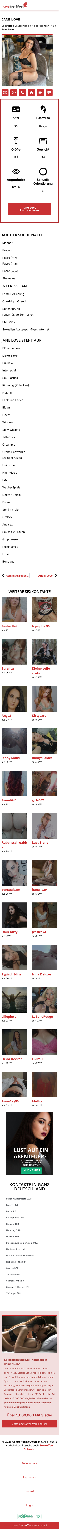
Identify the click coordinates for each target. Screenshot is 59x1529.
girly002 (38, 800)
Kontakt (29, 1491)
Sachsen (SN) (13, 1274)
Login (29, 1505)
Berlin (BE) (11, 1211)
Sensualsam (11, 889)
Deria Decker (12, 1059)
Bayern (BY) (12, 1205)
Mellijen (38, 1101)
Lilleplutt (9, 1016)
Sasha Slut (10, 626)
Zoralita (8, 668)
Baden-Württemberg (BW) (19, 1198)
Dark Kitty (9, 932)
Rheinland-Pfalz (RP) (16, 1262)
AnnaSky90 (10, 1101)
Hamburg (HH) (13, 1230)
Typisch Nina (12, 974)
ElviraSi (37, 1059)
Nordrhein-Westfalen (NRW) (20, 1255)
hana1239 (39, 889)
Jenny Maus (11, 758)
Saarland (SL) (12, 1268)
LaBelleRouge (42, 1016)
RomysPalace (42, 758)
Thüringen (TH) (13, 1293)
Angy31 (7, 715)
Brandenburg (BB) (15, 1217)
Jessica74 (39, 932)
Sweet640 (9, 800)
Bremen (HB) (12, 1224)
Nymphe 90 (41, 626)
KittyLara (39, 715)
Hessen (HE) (12, 1236)
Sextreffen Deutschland (15, 25)
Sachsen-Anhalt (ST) (16, 1280)
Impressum (29, 1477)
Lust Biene (40, 842)
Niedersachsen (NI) (43, 25)
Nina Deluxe (41, 974)
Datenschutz (29, 1463)
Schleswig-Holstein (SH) (18, 1287)
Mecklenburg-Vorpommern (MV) (22, 1243)
